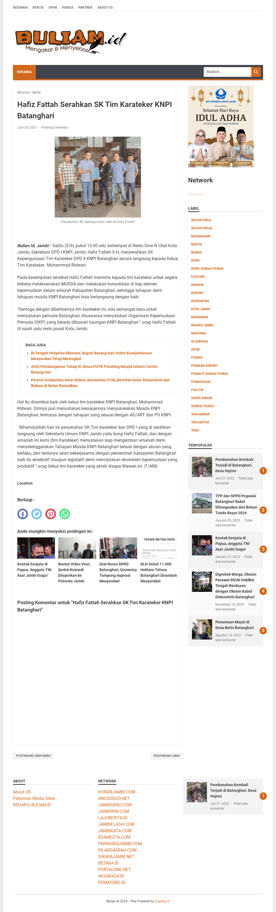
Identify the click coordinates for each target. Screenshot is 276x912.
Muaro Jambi (202, 325)
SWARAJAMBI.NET (116, 856)
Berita (38, 7)
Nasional (199, 333)
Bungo (196, 252)
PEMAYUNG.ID (112, 882)
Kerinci (197, 293)
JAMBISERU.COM (115, 804)
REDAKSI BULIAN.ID (32, 804)
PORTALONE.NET (114, 869)
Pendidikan (200, 382)
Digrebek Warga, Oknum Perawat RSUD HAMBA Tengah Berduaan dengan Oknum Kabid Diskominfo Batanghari (235, 585)
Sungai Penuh (202, 406)
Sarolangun (201, 398)
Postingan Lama (167, 756)
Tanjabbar (200, 414)
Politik (197, 390)
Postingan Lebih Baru (33, 756)
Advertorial (202, 228)
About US (22, 791)
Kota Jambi (200, 309)
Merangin (199, 317)
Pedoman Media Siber (34, 798)
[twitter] (36, 514)
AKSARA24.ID (111, 876)
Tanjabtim (200, 422)
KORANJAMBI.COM (116, 791)
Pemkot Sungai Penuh (209, 374)
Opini (53, 7)
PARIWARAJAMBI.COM (120, 843)
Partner (85, 7)
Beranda (20, 7)
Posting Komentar (54, 127)
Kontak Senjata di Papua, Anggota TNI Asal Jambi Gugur (232, 543)
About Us (105, 7)
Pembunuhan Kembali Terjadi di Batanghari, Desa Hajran (234, 465)
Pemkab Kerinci (204, 366)
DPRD (195, 260)
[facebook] (22, 514)
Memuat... (197, 194)
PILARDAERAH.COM (117, 850)
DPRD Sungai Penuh (207, 269)
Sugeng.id (162, 901)
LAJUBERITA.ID (112, 817)
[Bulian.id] (70, 38)
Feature (198, 277)
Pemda (67, 7)
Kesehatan (200, 301)
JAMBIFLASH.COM (116, 824)
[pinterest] (50, 514)
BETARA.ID (108, 863)
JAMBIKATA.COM (115, 830)
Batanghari (201, 236)
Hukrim (197, 285)
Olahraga (199, 341)
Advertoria (201, 220)
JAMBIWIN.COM (113, 811)
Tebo (195, 430)
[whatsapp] (64, 514)
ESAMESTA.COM (114, 837)
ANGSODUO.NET (114, 798)
